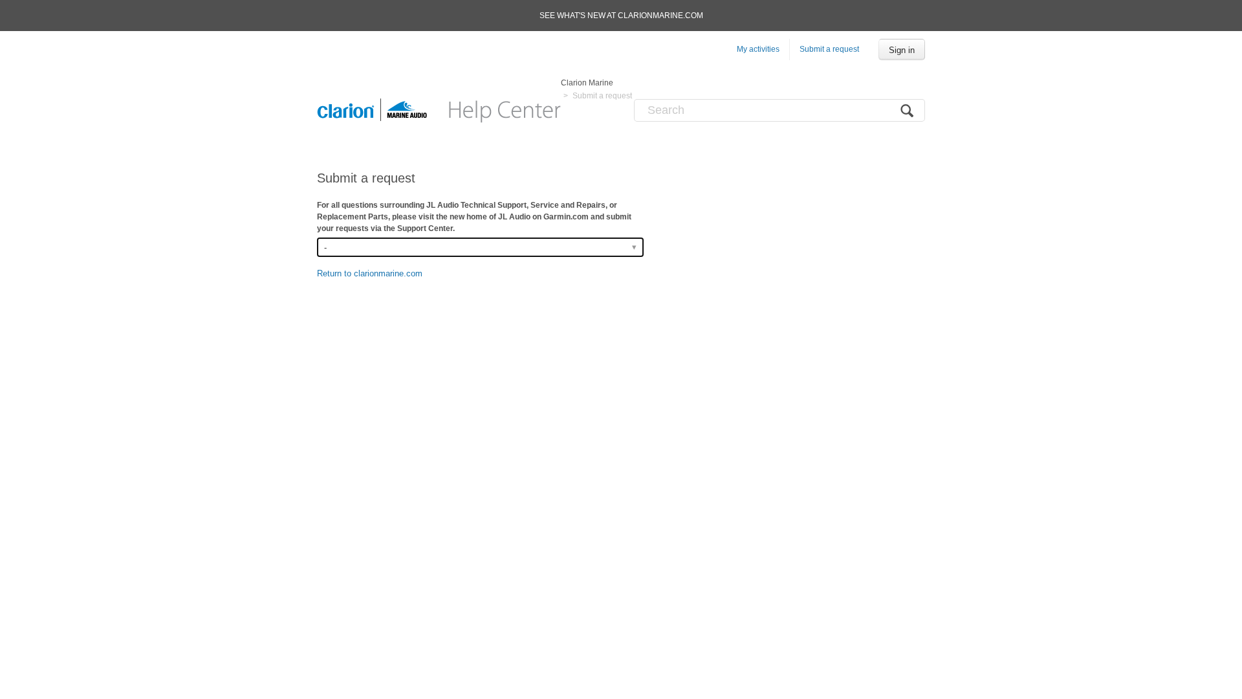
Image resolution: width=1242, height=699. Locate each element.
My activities (758, 49)
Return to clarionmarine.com (369, 273)
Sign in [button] (902, 50)
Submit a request (829, 49)
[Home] (439, 110)
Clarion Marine (587, 82)
